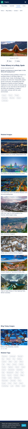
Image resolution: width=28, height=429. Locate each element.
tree (3, 364)
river (17, 372)
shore (9, 383)
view (22, 372)
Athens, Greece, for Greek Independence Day (13, 154)
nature (18, 97)
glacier (17, 367)
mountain (12, 97)
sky (3, 359)
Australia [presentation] (12, 5)
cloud (15, 383)
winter (21, 361)
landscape (5, 100)
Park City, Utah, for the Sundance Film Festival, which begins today (11, 214)
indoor (23, 367)
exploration (19, 369)
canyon (4, 95)
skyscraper (5, 380)
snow (3, 375)
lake (15, 361)
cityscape (12, 380)
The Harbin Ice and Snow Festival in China (13, 173)
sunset (3, 383)
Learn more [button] (13, 427)
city (14, 359)
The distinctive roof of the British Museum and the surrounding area (14, 193)
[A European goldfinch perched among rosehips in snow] (2, 49)
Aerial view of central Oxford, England (11, 253)
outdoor (4, 361)
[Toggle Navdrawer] (25, 2)
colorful (21, 364)
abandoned (11, 369)
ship (3, 372)
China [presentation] (24, 5)
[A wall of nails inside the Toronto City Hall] (25, 49)
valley (8, 364)
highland (10, 367)
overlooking (5, 385)
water (10, 361)
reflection (16, 377)
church (10, 95)
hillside (17, 385)
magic (22, 375)
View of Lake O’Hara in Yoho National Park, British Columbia (13, 291)
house (20, 383)
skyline (4, 367)
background (10, 372)
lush (12, 385)
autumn (9, 375)
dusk (19, 380)
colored (16, 375)
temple (16, 95)
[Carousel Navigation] (14, 340)
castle (9, 377)
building (19, 359)
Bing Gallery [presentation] (4, 5)
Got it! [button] (23, 425)
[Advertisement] (14, 27)
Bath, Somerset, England (8, 234)
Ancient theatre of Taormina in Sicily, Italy (12, 272)
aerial (23, 385)
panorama (4, 97)
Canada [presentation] (18, 5)
